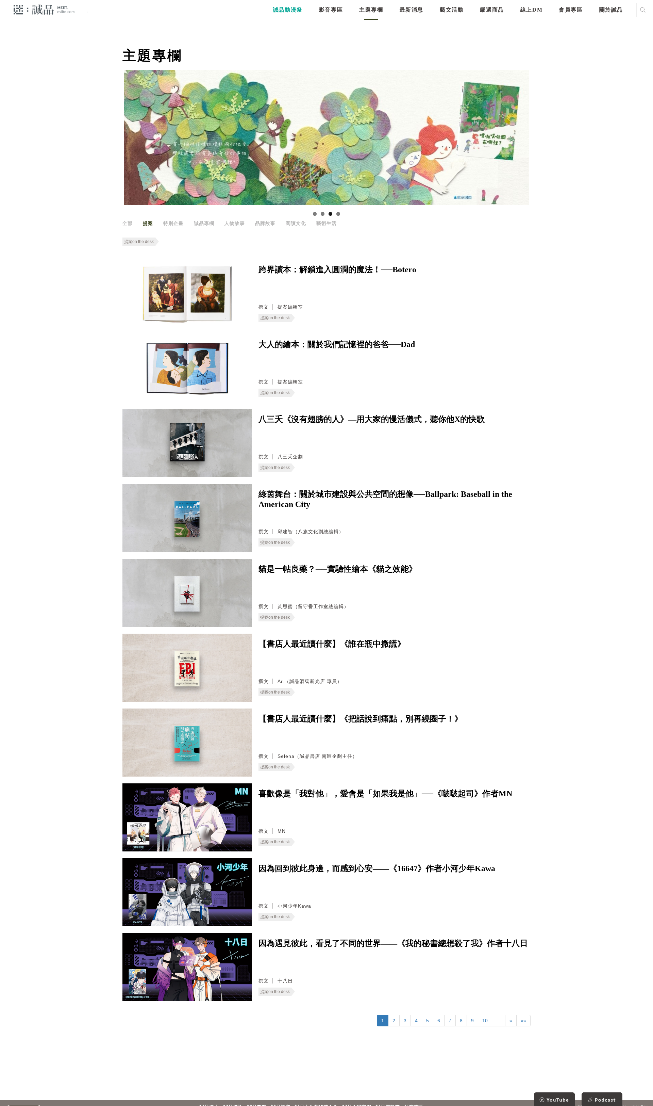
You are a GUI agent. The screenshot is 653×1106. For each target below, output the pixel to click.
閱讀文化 (296, 223)
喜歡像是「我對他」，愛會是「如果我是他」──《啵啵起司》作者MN (385, 793)
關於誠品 (611, 10)
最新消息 (411, 10)
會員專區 (571, 10)
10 (485, 1020)
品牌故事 (265, 223)
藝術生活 (326, 223)
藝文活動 (452, 10)
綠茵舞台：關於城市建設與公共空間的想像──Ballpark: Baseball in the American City (385, 499)
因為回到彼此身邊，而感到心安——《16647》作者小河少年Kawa (376, 868)
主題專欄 (371, 10)
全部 (127, 223)
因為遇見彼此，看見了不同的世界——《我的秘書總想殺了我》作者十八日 (393, 943)
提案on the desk (139, 241)
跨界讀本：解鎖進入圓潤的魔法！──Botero (337, 269)
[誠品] (44, 9)
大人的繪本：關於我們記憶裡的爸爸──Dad (336, 344)
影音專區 (331, 10)
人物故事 (234, 223)
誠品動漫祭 (288, 10)
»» (523, 1020)
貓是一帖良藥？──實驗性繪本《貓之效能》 (337, 569)
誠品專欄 (204, 223)
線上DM (531, 10)
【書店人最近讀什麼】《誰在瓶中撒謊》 (331, 643)
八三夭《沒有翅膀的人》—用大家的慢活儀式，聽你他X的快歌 (371, 419)
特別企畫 (173, 223)
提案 (148, 223)
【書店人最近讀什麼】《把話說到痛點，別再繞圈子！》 (360, 718)
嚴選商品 (492, 10)
